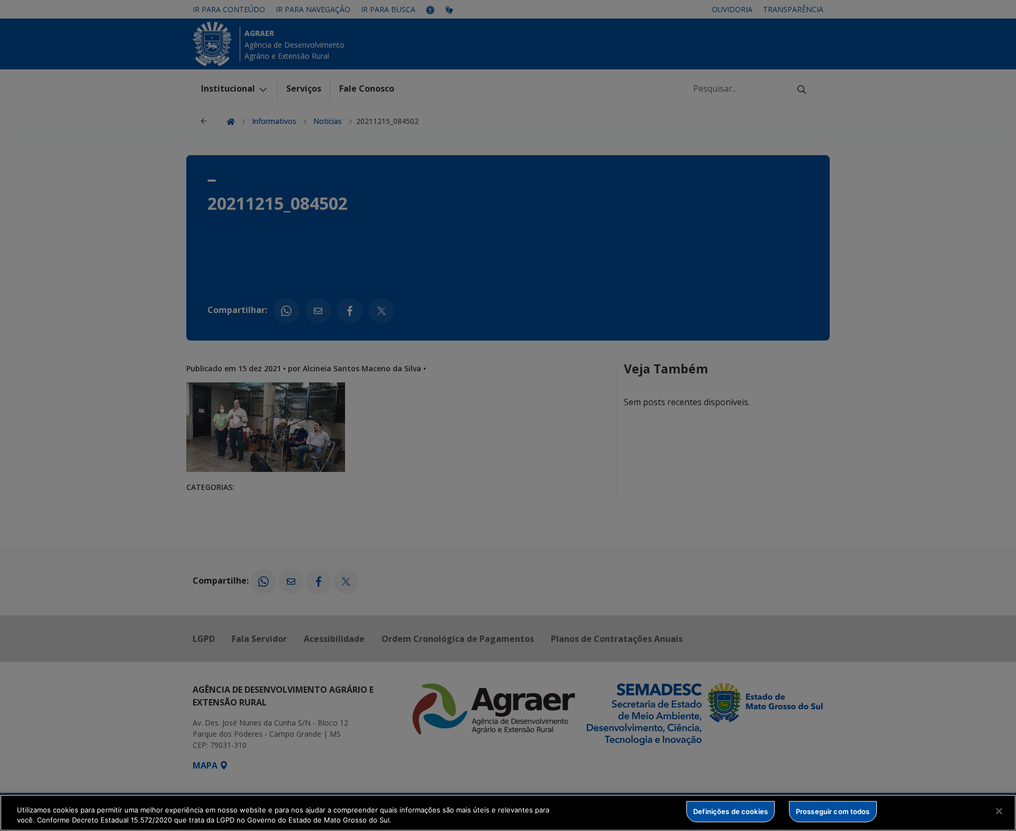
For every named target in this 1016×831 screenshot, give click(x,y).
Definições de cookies (730, 811)
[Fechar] (999, 811)
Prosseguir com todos (833, 811)
